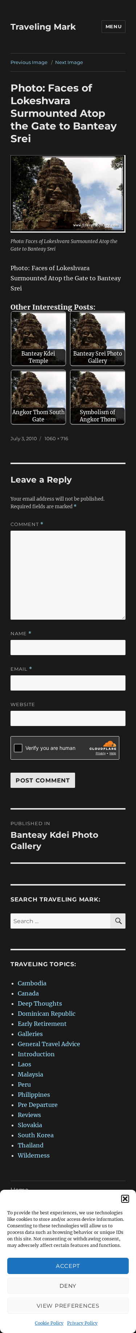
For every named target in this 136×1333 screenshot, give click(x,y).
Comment (27, 524)
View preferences (68, 1305)
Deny (68, 1285)
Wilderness (34, 1155)
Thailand (31, 1145)
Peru (24, 1084)
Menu (113, 26)
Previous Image (29, 62)
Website (23, 704)
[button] (125, 1198)
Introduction (36, 1054)
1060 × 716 (56, 438)
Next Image (69, 62)
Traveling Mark (43, 27)
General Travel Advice (49, 1044)
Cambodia (32, 983)
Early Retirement (42, 1023)
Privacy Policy (82, 1323)
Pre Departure (38, 1104)
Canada (28, 993)
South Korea (36, 1135)
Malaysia (30, 1074)
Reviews (29, 1114)
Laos (24, 1064)
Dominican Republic (46, 1013)
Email (21, 669)
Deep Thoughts (40, 1003)
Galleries (30, 1033)
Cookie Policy (49, 1323)
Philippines (34, 1094)
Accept (68, 1265)
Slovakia (30, 1125)
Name (21, 634)
